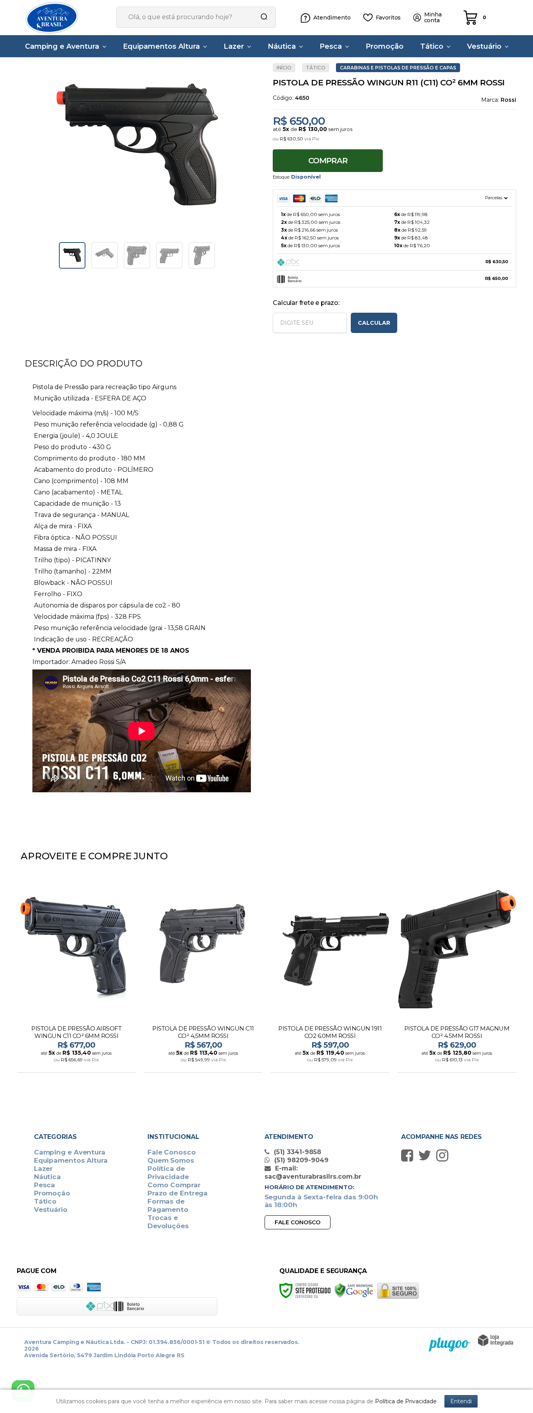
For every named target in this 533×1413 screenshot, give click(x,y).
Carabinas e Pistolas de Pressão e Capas (398, 68)
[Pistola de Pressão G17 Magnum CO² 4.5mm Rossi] (457, 976)
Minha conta (433, 17)
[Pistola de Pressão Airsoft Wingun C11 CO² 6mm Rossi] (76, 976)
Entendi (461, 1401)
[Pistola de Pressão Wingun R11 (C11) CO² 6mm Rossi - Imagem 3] (137, 255)
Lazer (43, 1168)
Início (284, 68)
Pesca (44, 1185)
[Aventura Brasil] (63, 17)
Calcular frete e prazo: (306, 302)
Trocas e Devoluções (168, 1222)
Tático (315, 68)
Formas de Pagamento (167, 1205)
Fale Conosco (171, 1152)
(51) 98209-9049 (300, 1160)
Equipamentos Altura (71, 1160)
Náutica (47, 1177)
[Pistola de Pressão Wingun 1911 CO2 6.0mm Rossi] (330, 976)
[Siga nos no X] (426, 1155)
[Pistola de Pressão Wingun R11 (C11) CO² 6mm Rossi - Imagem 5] (201, 255)
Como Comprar (174, 1185)
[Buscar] (261, 17)
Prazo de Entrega (177, 1193)
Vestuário (51, 1209)
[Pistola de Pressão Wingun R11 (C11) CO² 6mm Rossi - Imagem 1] (72, 255)
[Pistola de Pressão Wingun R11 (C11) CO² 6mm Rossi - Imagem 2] (104, 255)
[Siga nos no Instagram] (444, 1155)
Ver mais (77, 1064)
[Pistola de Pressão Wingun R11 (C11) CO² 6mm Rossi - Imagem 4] (169, 255)
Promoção (52, 1193)
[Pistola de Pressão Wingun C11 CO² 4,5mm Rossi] (203, 976)
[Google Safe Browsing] (353, 1290)
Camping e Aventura (69, 1152)
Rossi (508, 99)
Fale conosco (297, 1222)
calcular (374, 322)
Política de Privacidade (168, 1173)
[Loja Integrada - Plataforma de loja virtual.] (495, 1340)
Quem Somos (170, 1160)
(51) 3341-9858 (296, 1152)
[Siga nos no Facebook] (409, 1155)
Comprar (328, 160)
